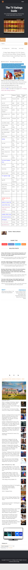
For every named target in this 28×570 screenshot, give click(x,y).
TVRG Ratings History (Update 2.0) (9, 479)
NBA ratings (4, 67)
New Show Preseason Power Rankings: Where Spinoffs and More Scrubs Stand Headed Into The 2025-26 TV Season (10, 460)
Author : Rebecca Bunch (14, 231)
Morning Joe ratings (21, 66)
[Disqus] (14, 320)
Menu (3, 39)
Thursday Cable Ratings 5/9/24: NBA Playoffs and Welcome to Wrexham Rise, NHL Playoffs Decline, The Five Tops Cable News (12, 280)
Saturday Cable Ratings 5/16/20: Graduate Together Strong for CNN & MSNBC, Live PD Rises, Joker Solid (13, 262)
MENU (22, 1)
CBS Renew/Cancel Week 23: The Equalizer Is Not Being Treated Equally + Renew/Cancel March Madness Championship (11, 487)
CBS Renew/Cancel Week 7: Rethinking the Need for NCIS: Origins (11, 503)
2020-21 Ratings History (7, 491)
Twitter (18, 244)
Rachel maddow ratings (20, 67)
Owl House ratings (11, 67)
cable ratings (11, 64)
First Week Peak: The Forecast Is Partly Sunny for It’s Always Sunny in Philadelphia (11, 409)
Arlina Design (16, 561)
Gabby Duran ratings (6, 65)
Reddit (5, 244)
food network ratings (19, 64)
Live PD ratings (14, 66)
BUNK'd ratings (5, 64)
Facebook (11, 244)
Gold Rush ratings (14, 65)
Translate (10, 547)
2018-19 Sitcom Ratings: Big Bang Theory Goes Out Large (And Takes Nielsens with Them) (11, 498)
